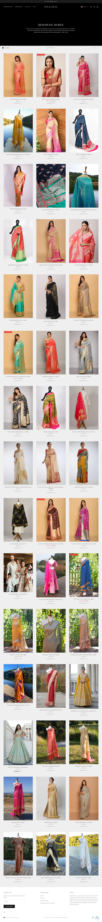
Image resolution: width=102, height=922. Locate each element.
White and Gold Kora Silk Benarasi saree (18, 487)
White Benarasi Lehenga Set (18, 594)
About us (42, 898)
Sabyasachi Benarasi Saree (51, 766)
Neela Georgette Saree (83, 154)
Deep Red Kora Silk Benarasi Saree (51, 710)
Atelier (27, 6)
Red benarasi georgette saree (18, 265)
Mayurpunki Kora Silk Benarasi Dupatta (84, 209)
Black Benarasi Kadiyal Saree (51, 877)
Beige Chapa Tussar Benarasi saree (51, 265)
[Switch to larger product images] (3, 48)
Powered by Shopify (62, 917)
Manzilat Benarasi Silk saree (83, 320)
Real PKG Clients (44, 900)
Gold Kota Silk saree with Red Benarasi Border (51, 488)
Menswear (18, 6)
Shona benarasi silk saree (18, 320)
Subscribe (9, 906)
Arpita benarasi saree (51, 154)
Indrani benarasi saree (51, 431)
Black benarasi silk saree (50, 209)
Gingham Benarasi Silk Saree (84, 487)
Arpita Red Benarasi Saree (51, 99)
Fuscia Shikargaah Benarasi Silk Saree (83, 543)
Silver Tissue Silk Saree (83, 877)
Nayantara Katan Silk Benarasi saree (18, 376)
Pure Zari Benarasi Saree (18, 208)
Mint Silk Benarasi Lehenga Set (18, 767)
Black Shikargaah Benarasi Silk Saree (51, 543)
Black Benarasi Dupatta (18, 543)
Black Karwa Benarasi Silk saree (18, 431)
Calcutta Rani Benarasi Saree (84, 99)
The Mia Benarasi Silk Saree (84, 265)
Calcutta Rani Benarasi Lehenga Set (51, 599)
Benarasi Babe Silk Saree (51, 376)
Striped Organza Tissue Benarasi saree (84, 654)
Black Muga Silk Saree (51, 321)
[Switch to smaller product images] (5, 48)
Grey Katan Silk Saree (84, 376)
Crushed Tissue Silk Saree (18, 654)
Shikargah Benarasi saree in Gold (18, 705)
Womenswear (8, 6)
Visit (34, 6)
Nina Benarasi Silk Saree (18, 99)
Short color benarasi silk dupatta (83, 431)
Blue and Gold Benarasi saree (84, 599)
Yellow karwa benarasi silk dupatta (18, 154)
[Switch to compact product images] (8, 48)
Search (42, 895)
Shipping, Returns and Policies (47, 903)
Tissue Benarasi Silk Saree (83, 822)
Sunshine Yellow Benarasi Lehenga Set (84, 711)
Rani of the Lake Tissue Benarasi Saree (18, 877)
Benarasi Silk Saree (18, 822)
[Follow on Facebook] (4, 912)
